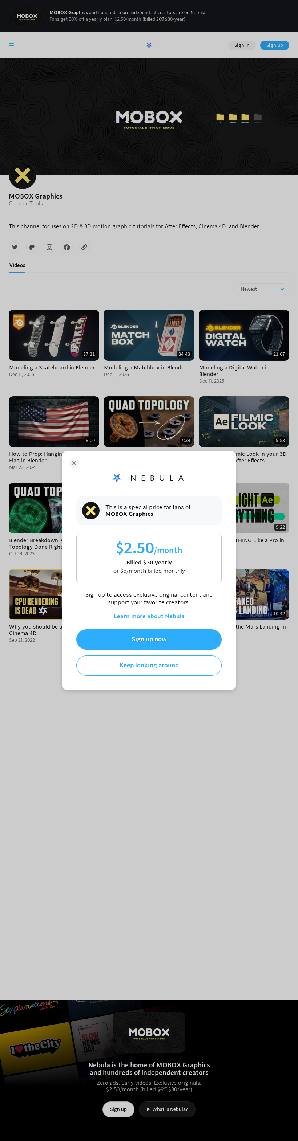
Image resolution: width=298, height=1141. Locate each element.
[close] (74, 463)
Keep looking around (149, 665)
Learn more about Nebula (149, 616)
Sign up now (149, 639)
